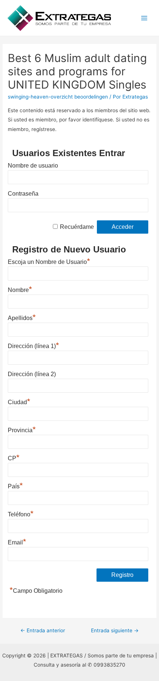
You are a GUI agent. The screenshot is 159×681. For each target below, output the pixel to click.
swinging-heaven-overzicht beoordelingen (58, 97)
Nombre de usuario (33, 165)
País (15, 485)
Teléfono (21, 513)
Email (17, 541)
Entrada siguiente (115, 630)
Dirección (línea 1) (33, 345)
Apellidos (22, 317)
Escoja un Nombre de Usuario (49, 261)
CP (14, 457)
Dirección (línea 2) (32, 374)
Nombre (20, 289)
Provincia (22, 429)
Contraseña (23, 193)
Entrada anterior (42, 630)
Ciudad (19, 401)
